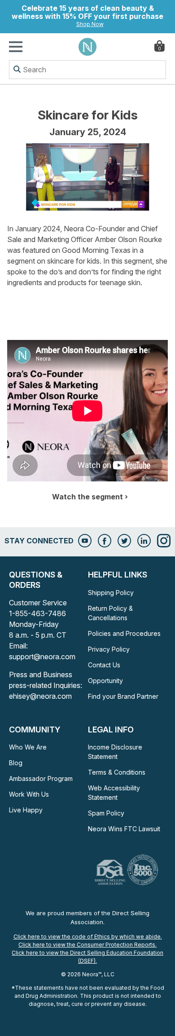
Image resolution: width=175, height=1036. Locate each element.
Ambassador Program (41, 778)
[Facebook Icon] (104, 540)
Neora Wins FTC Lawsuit (124, 829)
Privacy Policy (109, 649)
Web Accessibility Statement (114, 792)
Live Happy (26, 810)
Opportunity (105, 680)
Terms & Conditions (116, 772)
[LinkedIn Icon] (144, 540)
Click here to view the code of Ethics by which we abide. (87, 936)
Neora (87, 47)
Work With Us (29, 794)
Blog (15, 763)
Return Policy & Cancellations (110, 613)
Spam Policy (106, 813)
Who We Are (28, 747)
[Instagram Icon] (164, 540)
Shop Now (90, 24)
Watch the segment (87, 496)
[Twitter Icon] (124, 540)
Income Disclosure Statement (115, 751)
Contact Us (104, 665)
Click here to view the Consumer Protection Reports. (87, 944)
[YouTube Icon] (85, 540)
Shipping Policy (111, 592)
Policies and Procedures (124, 633)
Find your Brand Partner (123, 696)
